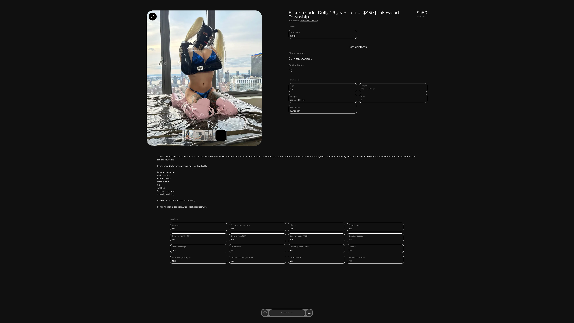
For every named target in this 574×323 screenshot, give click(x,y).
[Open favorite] (265, 312)
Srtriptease (236, 247)
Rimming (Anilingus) (181, 257)
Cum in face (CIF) (238, 236)
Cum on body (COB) (299, 236)
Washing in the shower (300, 247)
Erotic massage (179, 247)
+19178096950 (303, 58)
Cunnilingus (354, 225)
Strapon (352, 247)
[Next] (220, 135)
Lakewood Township (309, 21)
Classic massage (356, 236)
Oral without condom (240, 225)
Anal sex (175, 225)
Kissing (293, 225)
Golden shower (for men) (242, 257)
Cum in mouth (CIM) (181, 236)
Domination (295, 257)
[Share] (153, 16)
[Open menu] (309, 312)
